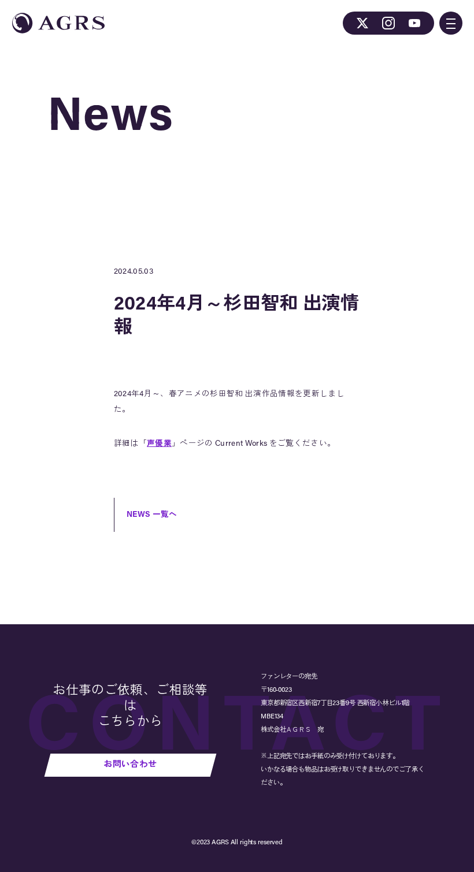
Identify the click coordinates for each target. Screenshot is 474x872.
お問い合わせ (130, 765)
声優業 (159, 444)
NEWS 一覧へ (152, 515)
